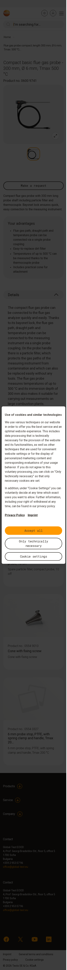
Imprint (33, 515)
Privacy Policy (15, 515)
